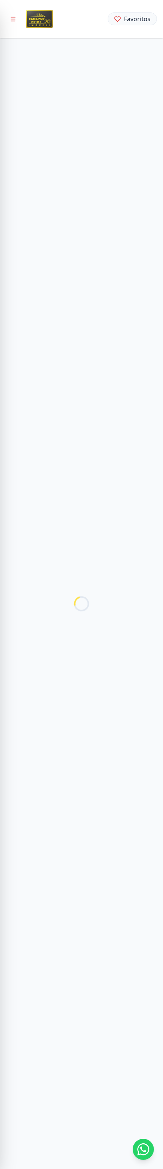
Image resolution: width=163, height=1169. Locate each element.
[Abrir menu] (13, 19)
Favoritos (137, 19)
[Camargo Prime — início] (39, 19)
